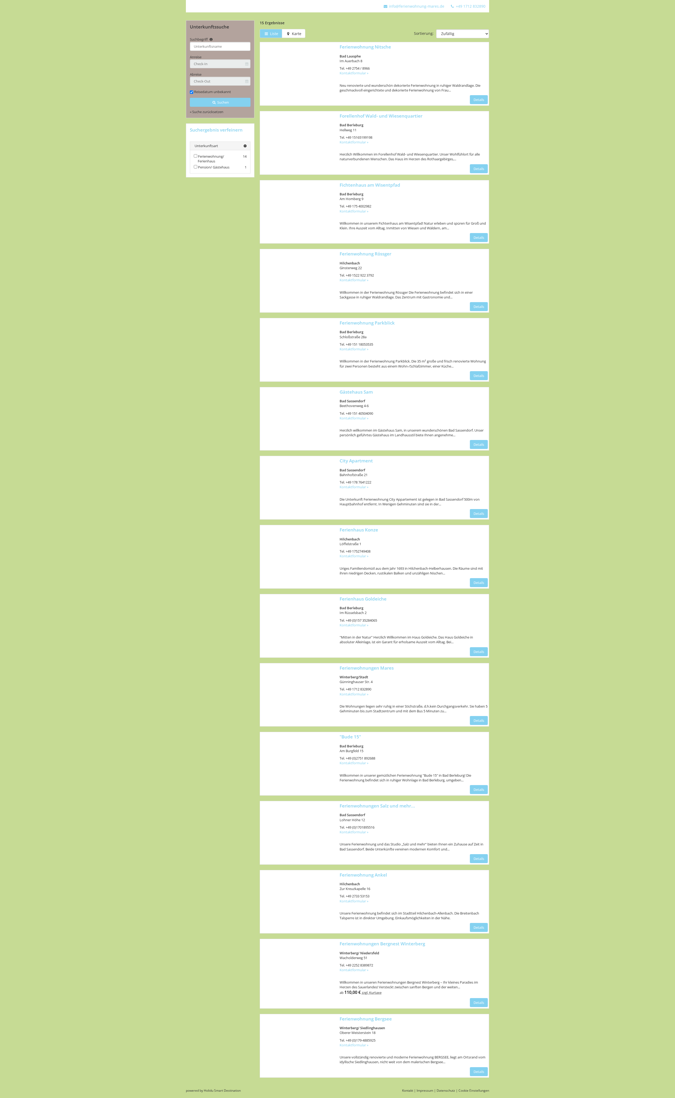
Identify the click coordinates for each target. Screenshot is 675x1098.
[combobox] (220, 46)
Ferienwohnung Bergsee (366, 1019)
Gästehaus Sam (356, 392)
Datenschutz (446, 1090)
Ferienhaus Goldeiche (363, 599)
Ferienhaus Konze (359, 530)
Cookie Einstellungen (474, 1090)
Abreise (195, 74)
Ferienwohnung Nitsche (365, 47)
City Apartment (356, 461)
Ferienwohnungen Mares (367, 668)
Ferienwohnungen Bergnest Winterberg (382, 944)
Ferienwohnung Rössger (365, 254)
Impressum (425, 1090)
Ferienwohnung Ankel (363, 875)
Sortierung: (424, 33)
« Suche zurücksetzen (206, 111)
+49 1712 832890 (470, 6)
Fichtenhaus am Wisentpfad (370, 185)
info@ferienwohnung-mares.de (416, 6)
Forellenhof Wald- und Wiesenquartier (381, 116)
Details (479, 99)
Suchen (222, 102)
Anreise (195, 57)
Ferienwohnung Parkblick (367, 323)
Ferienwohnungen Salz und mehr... (377, 806)
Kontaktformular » (354, 73)
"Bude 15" (350, 737)
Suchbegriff (199, 39)
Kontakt (407, 1090)
